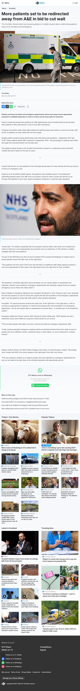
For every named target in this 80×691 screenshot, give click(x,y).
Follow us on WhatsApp (14, 662)
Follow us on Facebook (13, 659)
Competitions (45, 647)
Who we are (6, 672)
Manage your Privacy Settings (13, 678)
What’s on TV (7, 650)
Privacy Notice (26, 672)
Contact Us (36, 672)
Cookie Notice (46, 672)
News (4, 8)
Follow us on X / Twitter (14, 655)
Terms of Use (15, 672)
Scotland (12, 8)
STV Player (6, 647)
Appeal (43, 650)
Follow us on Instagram (14, 666)
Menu (7, 3)
